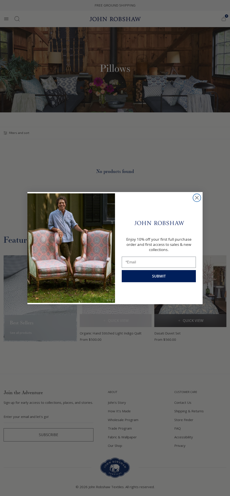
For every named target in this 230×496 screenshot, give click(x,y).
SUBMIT (159, 276)
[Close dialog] (197, 198)
